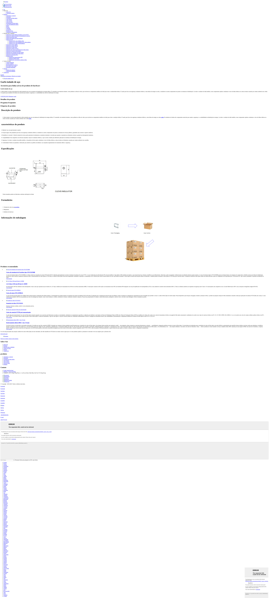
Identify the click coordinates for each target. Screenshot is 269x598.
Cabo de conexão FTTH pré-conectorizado (18, 312)
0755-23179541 (8, 4)
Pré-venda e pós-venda (11, 66)
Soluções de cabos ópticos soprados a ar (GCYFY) (17, 34)
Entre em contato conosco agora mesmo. (9, 338)
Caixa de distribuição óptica (12, 24)
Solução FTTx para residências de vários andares (20, 42)
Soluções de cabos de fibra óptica (13, 51)
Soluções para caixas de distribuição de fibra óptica (17, 49)
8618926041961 (8, 7)
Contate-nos (6, 72)
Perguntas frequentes (10, 67)
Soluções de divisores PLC (12, 54)
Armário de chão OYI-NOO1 (14, 303)
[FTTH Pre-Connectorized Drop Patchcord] (16, 309)
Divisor (7, 27)
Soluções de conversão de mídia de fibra (18, 59)
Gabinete (8, 28)
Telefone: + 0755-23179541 (9, 371)
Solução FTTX (9, 39)
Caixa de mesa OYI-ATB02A (14, 293)
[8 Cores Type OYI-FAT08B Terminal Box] (18, 269)
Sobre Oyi (8, 12)
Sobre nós (5, 344)
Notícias (5, 68)
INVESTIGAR (4, 334)
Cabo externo (9, 20)
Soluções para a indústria (8, 347)
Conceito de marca (10, 13)
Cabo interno (9, 19)
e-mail (14, 96)
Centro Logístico (10, 63)
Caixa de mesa (9, 22)
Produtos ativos (9, 30)
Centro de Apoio (7, 348)
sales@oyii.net (8, 5)
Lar (4, 9)
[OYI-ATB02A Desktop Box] (13, 290)
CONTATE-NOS (4, 96)
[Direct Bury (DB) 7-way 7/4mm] (15, 320)
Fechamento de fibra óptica (12, 23)
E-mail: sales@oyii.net (8, 370)
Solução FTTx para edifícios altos (16, 41)
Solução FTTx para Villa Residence (17, 43)
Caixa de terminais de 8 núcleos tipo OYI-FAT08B (20, 272)
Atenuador (8, 17)
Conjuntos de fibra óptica (11, 18)
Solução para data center (11, 37)
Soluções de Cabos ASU (11, 47)
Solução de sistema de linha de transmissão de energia (18, 36)
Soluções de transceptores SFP (15, 57)
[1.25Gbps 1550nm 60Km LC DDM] (15, 281)
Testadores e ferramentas (11, 32)
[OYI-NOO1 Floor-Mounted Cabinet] (13, 300)
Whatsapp (11, 96)
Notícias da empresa (10, 70)
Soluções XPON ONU (14, 58)
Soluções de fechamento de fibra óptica (14, 53)
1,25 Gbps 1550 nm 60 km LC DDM (16, 284)
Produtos (5, 14)
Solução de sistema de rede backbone (14, 38)
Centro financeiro (10, 62)
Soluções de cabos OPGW (12, 46)
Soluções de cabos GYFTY (12, 48)
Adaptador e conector (11, 15)
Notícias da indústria (10, 71)
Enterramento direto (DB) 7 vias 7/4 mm (17, 322)
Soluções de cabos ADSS (11, 44)
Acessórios (8, 29)
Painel (7, 25)
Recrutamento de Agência (12, 65)
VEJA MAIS (9, 278)
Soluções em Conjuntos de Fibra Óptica (15, 52)
